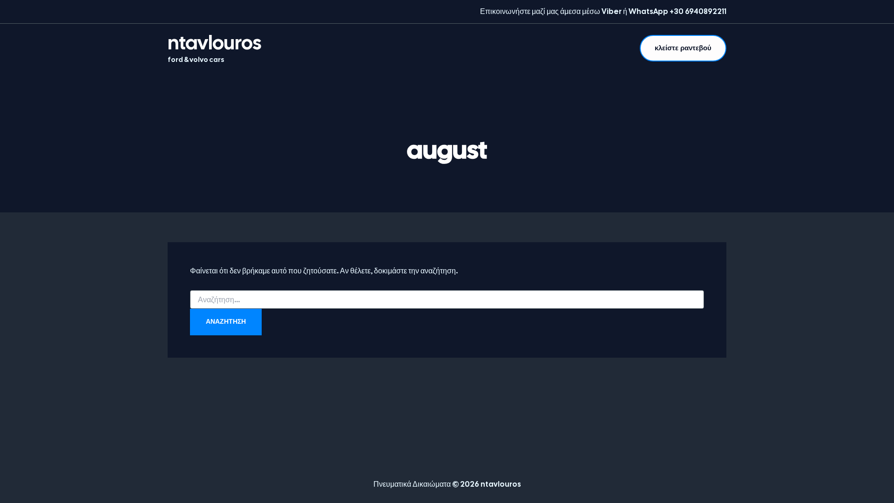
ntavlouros (214, 42)
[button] (683, 48)
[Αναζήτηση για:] (447, 300)
